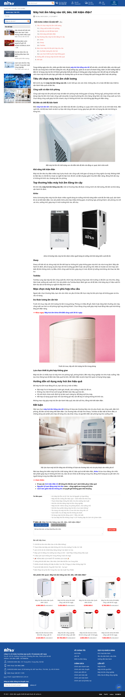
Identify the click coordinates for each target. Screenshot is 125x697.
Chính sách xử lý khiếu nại (82, 681)
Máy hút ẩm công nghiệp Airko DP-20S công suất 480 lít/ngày (66, 634)
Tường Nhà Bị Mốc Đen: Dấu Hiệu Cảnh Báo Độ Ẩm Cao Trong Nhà (56, 561)
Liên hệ (76, 656)
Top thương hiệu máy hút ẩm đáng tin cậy (51, 37)
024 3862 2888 (19, 666)
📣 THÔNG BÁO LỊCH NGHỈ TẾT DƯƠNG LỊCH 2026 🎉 (51, 558)
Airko (41, 40)
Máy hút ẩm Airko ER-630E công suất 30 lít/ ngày (66, 601)
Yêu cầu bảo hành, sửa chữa (107, 656)
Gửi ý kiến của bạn (41, 525)
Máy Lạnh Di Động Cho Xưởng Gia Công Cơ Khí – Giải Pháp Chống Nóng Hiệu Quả (61, 553)
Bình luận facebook (58, 525)
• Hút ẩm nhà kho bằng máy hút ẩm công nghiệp (67, 503)
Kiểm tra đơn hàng (80, 659)
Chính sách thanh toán (81, 666)
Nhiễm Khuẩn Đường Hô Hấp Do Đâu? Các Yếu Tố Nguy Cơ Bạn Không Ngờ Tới (60, 564)
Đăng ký (33, 685)
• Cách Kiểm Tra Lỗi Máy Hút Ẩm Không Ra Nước (66, 513)
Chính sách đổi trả (80, 672)
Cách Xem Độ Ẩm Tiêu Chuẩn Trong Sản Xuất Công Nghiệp (22, 65)
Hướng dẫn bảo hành (105, 659)
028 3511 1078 (19, 673)
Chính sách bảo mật (80, 675)
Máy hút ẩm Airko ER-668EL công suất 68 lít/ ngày (110, 601)
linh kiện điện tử (51, 484)
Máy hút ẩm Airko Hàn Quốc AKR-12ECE (44, 601)
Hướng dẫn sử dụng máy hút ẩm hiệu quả (51, 57)
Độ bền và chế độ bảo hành (49, 31)
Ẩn (61, 22)
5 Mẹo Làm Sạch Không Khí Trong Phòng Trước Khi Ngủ (52, 556)
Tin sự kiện (21, 8)
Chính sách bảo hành (81, 678)
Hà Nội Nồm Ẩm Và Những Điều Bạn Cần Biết (22, 54)
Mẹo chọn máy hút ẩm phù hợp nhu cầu (50, 48)
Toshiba (42, 45)
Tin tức (14, 8)
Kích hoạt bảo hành (104, 653)
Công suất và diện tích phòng (49, 28)
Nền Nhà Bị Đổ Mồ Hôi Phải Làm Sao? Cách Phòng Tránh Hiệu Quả (22, 32)
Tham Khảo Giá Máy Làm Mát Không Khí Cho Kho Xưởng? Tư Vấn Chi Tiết (58, 547)
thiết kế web (25, 694)
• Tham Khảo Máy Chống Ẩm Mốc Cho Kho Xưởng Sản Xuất (70, 501)
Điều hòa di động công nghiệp (108, 675)
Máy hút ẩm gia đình (104, 669)
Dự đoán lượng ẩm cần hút (49, 51)
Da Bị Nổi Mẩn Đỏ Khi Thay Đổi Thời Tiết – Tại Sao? (50, 567)
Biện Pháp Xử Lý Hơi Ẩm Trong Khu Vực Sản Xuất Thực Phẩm (54, 570)
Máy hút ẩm (101, 666)
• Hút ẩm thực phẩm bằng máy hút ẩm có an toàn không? (69, 508)
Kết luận (39, 59)
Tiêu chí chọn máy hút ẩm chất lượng (49, 25)
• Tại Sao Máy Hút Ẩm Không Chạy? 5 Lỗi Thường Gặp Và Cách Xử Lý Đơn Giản (76, 517)
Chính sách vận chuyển (81, 669)
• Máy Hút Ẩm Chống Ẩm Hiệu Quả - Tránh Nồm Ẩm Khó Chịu (71, 499)
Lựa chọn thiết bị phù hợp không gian (52, 54)
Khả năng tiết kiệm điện (48, 34)
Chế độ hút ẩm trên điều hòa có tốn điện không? (50, 544)
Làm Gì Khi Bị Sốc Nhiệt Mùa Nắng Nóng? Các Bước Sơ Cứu (53, 550)
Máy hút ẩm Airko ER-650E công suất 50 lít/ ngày (110, 634)
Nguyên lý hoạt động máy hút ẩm (50, 486)
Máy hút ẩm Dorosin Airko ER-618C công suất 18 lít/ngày (44, 634)
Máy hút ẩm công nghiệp (106, 672)
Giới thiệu (77, 653)
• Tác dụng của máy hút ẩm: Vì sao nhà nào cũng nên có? (69, 510)
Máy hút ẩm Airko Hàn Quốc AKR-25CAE (88, 601)
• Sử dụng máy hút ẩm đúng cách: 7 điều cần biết (67, 515)
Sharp (42, 42)
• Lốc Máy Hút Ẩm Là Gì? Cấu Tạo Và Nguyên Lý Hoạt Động (70, 496)
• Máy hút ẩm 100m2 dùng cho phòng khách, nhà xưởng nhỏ (71, 506)
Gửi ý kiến (111, 530)
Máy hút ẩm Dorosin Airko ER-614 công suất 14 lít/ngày (88, 634)
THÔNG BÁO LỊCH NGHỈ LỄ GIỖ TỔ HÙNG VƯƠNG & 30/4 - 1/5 (22, 44)
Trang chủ (7, 8)
